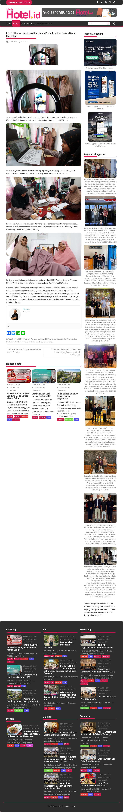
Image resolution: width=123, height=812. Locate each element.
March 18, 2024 (67, 686)
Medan (23, 745)
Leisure (38, 24)
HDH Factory (48, 339)
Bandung (17, 416)
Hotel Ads (16, 420)
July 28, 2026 (66, 775)
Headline (16, 24)
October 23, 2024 (68, 636)
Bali (52, 656)
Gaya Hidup (18, 339)
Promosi (29, 745)
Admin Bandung (13, 387)
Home (9, 24)
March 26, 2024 (67, 660)
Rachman (24, 42)
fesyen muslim (38, 339)
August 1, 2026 (104, 723)
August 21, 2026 (14, 384)
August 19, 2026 (67, 724)
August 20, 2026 (64, 385)
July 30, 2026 (103, 688)
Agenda (10, 339)
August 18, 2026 (104, 636)
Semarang (105, 656)
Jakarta (66, 744)
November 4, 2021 (31, 726)
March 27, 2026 (104, 750)
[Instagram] (8, 326)
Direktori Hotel (27, 24)
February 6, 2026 (105, 774)
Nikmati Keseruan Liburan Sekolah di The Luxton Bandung (24, 350)
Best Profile (47, 24)
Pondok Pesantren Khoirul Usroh (29, 342)
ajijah (27, 728)
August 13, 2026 (104, 661)
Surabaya (107, 746)
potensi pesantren (47, 342)
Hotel (9, 420)
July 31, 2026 (66, 748)
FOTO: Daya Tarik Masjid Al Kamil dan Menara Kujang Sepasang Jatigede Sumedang (66, 352)
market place (58, 339)
